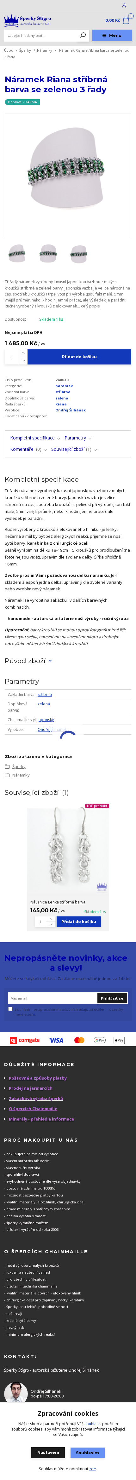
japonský (46, 719)
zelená (61, 398)
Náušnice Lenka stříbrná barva (57, 902)
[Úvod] (28, 20)
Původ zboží (25, 661)
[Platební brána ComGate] (68, 1040)
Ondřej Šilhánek (70, 410)
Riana (61, 404)
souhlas (91, 1423)
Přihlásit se (112, 998)
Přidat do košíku (79, 356)
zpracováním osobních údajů (63, 1009)
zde (92, 1468)
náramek (64, 385)
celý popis (90, 306)
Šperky (25, 50)
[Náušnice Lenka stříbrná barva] (68, 847)
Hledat (83, 36)
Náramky (44, 50)
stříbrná (63, 391)
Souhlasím (87, 1452)
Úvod (8, 50)
